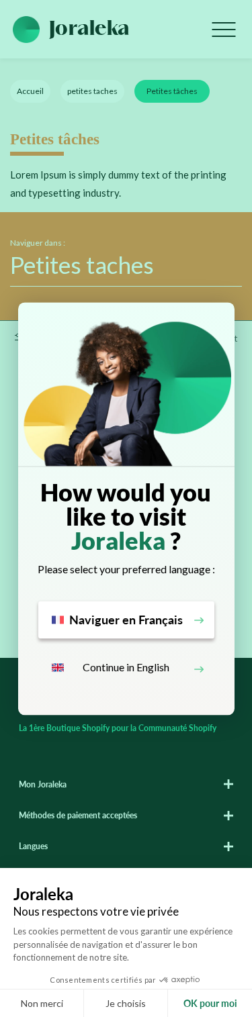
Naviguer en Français (126, 619)
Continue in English (126, 667)
